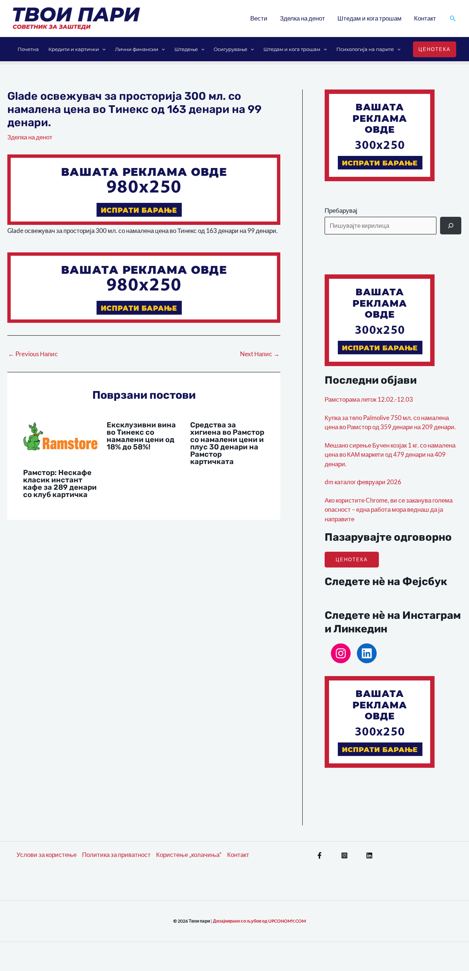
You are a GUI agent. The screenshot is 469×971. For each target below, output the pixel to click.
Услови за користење (46, 854)
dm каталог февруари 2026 (363, 482)
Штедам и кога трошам (369, 18)
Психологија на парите (365, 49)
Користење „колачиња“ (189, 854)
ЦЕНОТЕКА (352, 559)
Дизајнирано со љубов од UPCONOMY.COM (259, 921)
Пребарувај (341, 210)
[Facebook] (319, 855)
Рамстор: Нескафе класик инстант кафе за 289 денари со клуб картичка (60, 483)
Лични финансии (136, 49)
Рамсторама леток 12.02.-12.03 (369, 399)
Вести (258, 18)
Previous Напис (33, 354)
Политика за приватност (116, 854)
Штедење (186, 49)
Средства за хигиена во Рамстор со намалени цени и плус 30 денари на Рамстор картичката (227, 443)
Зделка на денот (302, 18)
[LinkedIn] (367, 653)
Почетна (28, 49)
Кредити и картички (73, 49)
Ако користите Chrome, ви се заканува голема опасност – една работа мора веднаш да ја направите (389, 509)
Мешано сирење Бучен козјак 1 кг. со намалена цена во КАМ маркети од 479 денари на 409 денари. (390, 454)
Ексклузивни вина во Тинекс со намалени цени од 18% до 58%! (141, 435)
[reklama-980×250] (143, 189)
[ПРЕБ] (450, 226)
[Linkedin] (369, 855)
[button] (453, 18)
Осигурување (230, 49)
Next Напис (260, 354)
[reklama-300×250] (380, 134)
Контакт (425, 18)
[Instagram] (341, 653)
